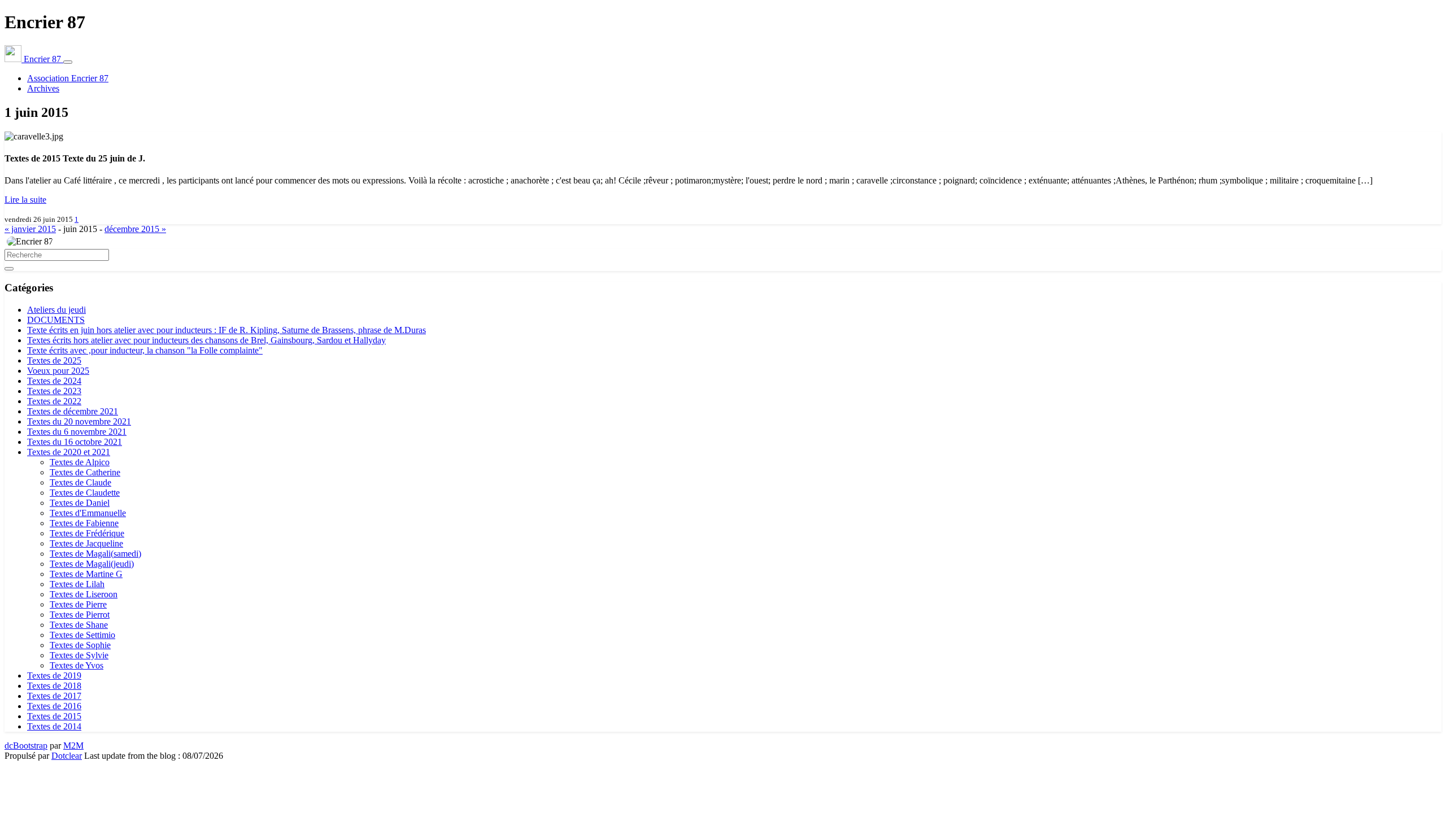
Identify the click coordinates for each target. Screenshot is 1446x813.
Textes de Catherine (85, 472)
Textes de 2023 (54, 391)
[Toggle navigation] (67, 62)
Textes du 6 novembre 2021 (77, 431)
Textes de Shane (79, 625)
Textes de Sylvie (79, 655)
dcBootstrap (26, 745)
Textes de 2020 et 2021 (68, 452)
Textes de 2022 (54, 401)
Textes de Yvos (76, 665)
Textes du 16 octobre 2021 (74, 442)
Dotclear (66, 755)
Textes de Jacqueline (86, 543)
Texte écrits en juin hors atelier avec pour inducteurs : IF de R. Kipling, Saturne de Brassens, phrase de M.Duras (226, 330)
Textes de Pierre (78, 604)
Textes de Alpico (80, 462)
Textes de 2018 (54, 685)
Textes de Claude (80, 482)
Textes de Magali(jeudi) (92, 564)
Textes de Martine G (86, 574)
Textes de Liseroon (83, 594)
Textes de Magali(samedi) (95, 553)
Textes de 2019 (54, 675)
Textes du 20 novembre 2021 (79, 421)
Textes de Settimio (82, 635)
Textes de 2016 (54, 706)
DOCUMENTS (56, 320)
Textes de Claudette (85, 492)
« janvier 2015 (30, 229)
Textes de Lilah (77, 584)
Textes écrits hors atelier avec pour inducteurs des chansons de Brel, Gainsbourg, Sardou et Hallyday (206, 340)
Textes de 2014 (54, 726)
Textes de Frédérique (87, 533)
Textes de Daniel (80, 503)
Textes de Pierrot (80, 614)
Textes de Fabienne (84, 523)
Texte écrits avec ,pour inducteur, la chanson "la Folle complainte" (145, 350)
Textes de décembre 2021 (72, 411)
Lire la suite (25, 199)
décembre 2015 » (135, 229)
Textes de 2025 (54, 360)
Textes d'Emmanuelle (88, 513)
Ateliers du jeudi (56, 309)
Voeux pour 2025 (58, 370)
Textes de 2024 (54, 381)
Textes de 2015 (54, 716)
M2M (73, 745)
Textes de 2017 (54, 696)
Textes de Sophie (80, 645)
